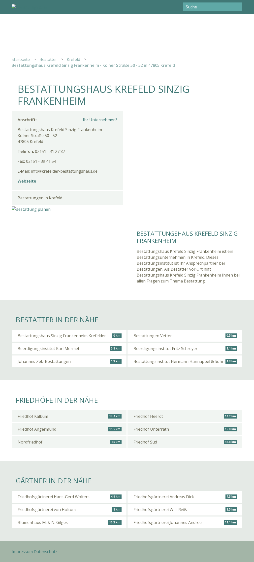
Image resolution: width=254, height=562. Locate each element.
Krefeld (73, 59)
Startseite (21, 59)
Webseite (27, 181)
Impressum (22, 551)
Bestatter (48, 59)
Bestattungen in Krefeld (40, 198)
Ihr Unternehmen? (100, 119)
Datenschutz (45, 551)
